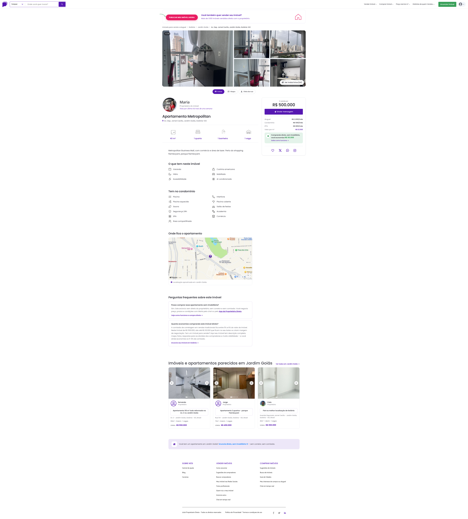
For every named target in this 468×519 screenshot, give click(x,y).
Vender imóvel (369, 4)
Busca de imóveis (266, 472)
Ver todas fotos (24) (293, 82)
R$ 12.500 (299, 129)
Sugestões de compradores (226, 472)
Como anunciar (221, 468)
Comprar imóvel (385, 4)
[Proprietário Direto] (5, 4)
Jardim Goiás (203, 27)
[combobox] (42, 4)
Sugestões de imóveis (267, 468)
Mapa (232, 91)
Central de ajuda (188, 468)
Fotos (219, 91)
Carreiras (185, 477)
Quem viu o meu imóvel (224, 490)
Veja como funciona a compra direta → (187, 315)
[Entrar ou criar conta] (462, 4)
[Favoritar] (273, 150)
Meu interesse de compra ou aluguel (273, 481)
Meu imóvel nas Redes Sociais (226, 481)
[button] (197, 58)
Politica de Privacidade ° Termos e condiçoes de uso (243, 512)
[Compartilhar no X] (280, 150)
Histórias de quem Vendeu (423, 4)
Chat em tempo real (223, 499)
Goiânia (192, 27)
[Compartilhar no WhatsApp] (287, 150)
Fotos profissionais (222, 486)
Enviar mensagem (285, 111)
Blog (183, 472)
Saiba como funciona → (280, 140)
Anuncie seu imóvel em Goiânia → (185, 343)
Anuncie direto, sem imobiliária (232, 444)
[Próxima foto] (207, 383)
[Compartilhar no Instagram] (295, 150)
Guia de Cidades (265, 477)
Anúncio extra (221, 495)
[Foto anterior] (172, 383)
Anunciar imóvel (447, 4)
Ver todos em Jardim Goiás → (288, 364)
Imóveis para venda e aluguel (174, 27)
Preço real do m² (402, 4)
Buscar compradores (223, 477)
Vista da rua (248, 91)
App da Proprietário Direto (230, 311)
